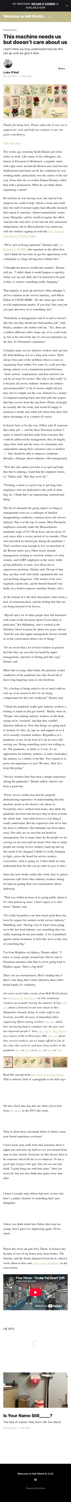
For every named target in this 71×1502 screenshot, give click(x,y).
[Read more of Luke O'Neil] (8, 63)
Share (61, 68)
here (18, 1050)
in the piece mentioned (46, 1263)
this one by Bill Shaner (52, 1031)
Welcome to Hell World (22, 16)
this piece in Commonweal (47, 1074)
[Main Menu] (50, 16)
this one (50, 1022)
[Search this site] (44, 16)
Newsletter (10, 30)
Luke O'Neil (11, 72)
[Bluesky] (35, 1479)
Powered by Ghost (35, 1488)
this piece (15, 1110)
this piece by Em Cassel (22, 998)
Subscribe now (12, 143)
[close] (67, 5)
